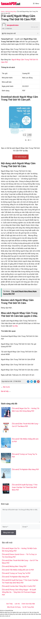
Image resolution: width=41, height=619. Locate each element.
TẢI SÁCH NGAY (20, 157)
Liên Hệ (17, 604)
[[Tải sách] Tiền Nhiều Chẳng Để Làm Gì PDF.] (6, 446)
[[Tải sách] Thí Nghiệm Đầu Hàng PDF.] (6, 477)
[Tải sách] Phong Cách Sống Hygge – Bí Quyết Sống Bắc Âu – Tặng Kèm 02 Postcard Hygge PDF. (19, 592)
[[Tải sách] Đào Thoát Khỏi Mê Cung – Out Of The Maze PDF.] (6, 431)
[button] (20, 157)
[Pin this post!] (38, 382)
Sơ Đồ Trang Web (28, 607)
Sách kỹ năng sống (10, 11)
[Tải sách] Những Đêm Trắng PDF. (14, 566)
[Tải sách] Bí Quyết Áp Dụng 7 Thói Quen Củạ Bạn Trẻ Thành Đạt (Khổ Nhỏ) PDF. (24, 487)
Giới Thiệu (9, 604)
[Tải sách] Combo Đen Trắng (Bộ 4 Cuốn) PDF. (19, 586)
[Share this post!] (28, 382)
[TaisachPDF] (10, 3)
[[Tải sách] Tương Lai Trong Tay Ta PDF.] (6, 462)
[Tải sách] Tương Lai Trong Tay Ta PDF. (16, 573)
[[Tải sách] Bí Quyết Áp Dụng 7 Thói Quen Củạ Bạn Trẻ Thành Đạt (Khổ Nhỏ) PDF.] (6, 492)
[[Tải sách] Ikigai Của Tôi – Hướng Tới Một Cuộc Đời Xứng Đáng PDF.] (6, 416)
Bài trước (6, 387)
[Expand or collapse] (38, 33)
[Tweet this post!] (31, 382)
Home (2, 11)
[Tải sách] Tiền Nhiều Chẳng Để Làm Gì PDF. (18, 570)
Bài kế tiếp (5, 391)
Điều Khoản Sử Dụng (13, 607)
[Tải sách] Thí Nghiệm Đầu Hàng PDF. (25, 469)
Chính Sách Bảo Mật (28, 604)
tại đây (15, 326)
